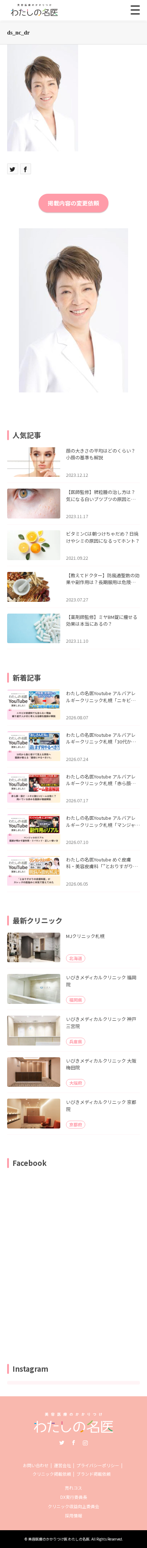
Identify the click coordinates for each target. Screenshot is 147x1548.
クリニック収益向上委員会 (73, 1506)
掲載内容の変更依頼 (73, 203)
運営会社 (62, 1465)
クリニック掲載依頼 (51, 1474)
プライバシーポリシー (97, 1465)
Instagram (85, 1442)
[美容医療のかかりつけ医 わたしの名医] (74, 1430)
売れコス (73, 1488)
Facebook (73, 1442)
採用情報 (73, 1515)
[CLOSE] (135, 10)
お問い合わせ (36, 1465)
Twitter (61, 1442)
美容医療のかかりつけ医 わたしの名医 (59, 1539)
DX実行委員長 (73, 1497)
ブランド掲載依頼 (93, 1474)
